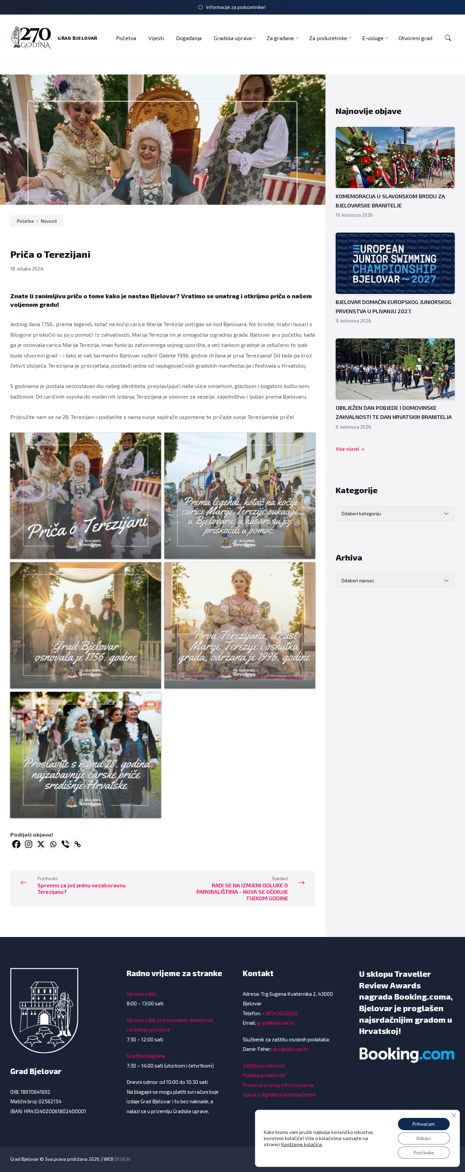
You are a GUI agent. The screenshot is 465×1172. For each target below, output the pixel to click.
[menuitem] (126, 38)
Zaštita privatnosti (264, 1065)
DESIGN (122, 1159)
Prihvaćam (424, 1124)
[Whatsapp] (53, 844)
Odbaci (423, 1138)
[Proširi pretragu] (448, 38)
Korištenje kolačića (301, 1144)
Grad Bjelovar (77, 38)
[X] (40, 844)
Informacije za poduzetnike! (236, 7)
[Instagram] (28, 844)
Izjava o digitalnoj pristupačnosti (279, 1094)
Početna (25, 221)
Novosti (49, 221)
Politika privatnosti (264, 1075)
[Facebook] (16, 844)
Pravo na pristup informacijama (278, 1085)
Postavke (424, 1152)
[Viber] (65, 844)
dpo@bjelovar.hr (290, 1049)
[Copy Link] (77, 844)
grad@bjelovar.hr (276, 1023)
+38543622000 (280, 1013)
